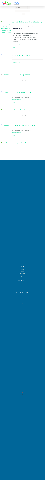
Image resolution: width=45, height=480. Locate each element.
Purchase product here (16, 82)
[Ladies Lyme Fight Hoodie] (6, 61)
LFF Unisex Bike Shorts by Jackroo (24, 110)
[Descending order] (28, 7)
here (20, 44)
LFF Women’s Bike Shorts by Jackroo (24, 125)
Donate (22, 276)
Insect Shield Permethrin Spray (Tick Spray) (27, 22)
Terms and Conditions (22, 285)
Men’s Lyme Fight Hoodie (20, 143)
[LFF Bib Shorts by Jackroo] (6, 78)
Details (14, 47)
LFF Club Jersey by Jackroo (21, 92)
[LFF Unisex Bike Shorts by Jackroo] (6, 112)
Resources (22, 273)
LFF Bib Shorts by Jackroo (21, 75)
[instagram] (22, 392)
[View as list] (23, 14)
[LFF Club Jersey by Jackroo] (6, 95)
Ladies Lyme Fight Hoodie (21, 55)
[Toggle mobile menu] (42, 2)
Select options (15, 62)
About (22, 271)
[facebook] (22, 303)
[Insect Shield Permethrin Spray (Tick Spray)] (6, 27)
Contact (22, 275)
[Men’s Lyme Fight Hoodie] (6, 148)
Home (22, 269)
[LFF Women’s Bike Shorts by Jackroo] (6, 128)
